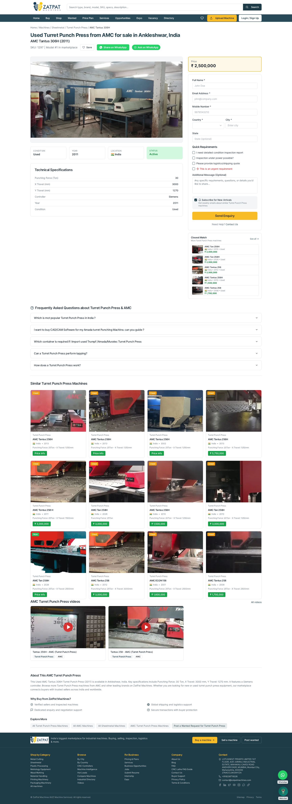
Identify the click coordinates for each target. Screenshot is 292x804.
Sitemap (241, 797)
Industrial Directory (86, 779)
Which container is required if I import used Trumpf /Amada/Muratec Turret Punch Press (88, 341)
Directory (169, 18)
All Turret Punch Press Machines (50, 725)
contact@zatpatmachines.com (236, 780)
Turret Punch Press (76, 27)
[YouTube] (234, 785)
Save (89, 47)
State (195, 133)
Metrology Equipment (40, 769)
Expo (139, 18)
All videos (256, 602)
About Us (176, 759)
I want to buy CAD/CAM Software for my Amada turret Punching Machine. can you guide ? (89, 329)
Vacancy (153, 18)
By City (80, 759)
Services (104, 18)
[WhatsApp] (243, 785)
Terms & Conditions (181, 783)
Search (255, 7)
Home (36, 18)
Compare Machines (86, 776)
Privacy (250, 797)
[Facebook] (220, 785)
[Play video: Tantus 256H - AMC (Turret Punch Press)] (68, 627)
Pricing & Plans (132, 759)
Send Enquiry (225, 216)
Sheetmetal (58, 27)
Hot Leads (82, 772)
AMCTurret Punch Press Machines (149, 725)
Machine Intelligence (87, 769)
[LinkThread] (248, 785)
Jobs (127, 769)
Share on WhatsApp (115, 47)
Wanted (72, 18)
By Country (82, 762)
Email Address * (201, 93)
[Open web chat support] (283, 791)
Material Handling (38, 776)
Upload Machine (224, 18)
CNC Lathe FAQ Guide (182, 769)
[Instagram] (239, 785)
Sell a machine (229, 740)
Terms (259, 797)
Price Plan (87, 18)
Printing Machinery (39, 779)
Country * (197, 119)
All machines (36, 786)
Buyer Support (178, 776)
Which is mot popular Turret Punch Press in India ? (64, 318)
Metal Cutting (36, 759)
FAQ (173, 766)
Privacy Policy (178, 779)
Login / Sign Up (250, 18)
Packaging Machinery (40, 783)
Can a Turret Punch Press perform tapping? (60, 353)
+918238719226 (229, 776)
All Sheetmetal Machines (111, 725)
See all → (254, 238)
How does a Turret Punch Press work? (57, 365)
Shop (59, 18)
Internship (129, 776)
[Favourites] (202, 18)
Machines (44, 27)
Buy (48, 18)
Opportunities (122, 18)
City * (229, 119)
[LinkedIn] (224, 785)
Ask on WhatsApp (148, 47)
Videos (80, 783)
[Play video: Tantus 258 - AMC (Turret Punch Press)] (145, 627)
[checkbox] (193, 152)
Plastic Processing (39, 766)
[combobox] (208, 125)
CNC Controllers (85, 766)
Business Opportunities (135, 766)
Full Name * (198, 80)
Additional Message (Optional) (209, 174)
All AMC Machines (83, 725)
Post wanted (252, 740)
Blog (174, 762)
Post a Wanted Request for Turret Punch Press (199, 725)
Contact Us (232, 224)
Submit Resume (132, 772)
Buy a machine (203, 740)
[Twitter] (229, 785)
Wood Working (37, 772)
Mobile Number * (201, 106)
